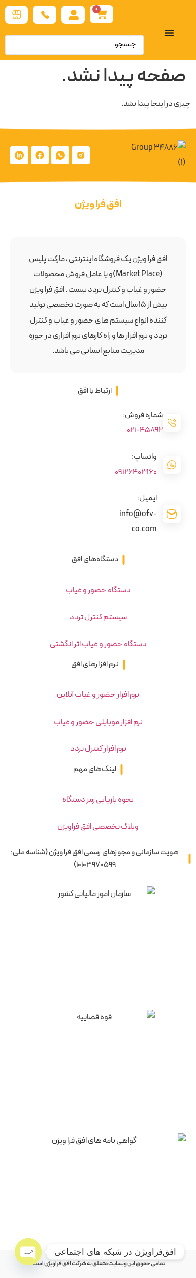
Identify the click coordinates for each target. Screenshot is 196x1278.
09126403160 (136, 472)
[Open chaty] (28, 1251)
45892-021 (145, 430)
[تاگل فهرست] (169, 33)
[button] (98, 391)
